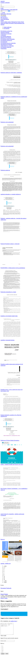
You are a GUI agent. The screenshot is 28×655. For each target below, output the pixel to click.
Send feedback (4, 609)
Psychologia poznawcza (6, 40)
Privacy (2, 598)
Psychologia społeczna (6, 47)
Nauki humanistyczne (19, 23)
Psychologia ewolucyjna (6, 31)
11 (4, 578)
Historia (2, 24)
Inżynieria (11, 23)
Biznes (7, 23)
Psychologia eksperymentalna (8, 39)
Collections (8, 13)
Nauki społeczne (7, 27)
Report (2, 594)
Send (7, 653)
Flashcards (3, 13)
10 (4, 576)
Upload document (5, 9)
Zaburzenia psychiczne (6, 33)
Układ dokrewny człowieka (7, 45)
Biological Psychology (6, 37)
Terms (5, 598)
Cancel (2, 653)
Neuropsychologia (5, 32)
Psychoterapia (4, 41)
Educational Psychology (6, 44)
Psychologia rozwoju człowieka (8, 43)
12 (4, 579)
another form (13, 621)
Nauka (19, 22)
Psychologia (6, 28)
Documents (3, 588)
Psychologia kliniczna (6, 36)
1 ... (4, 567)
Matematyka (14, 22)
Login (2, 8)
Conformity (3, 35)
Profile (2, 20)
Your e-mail (3, 635)
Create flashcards (13, 9)
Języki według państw (6, 22)
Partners (6, 594)
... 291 (5, 580)
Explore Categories (5, 2)
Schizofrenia (3, 48)
